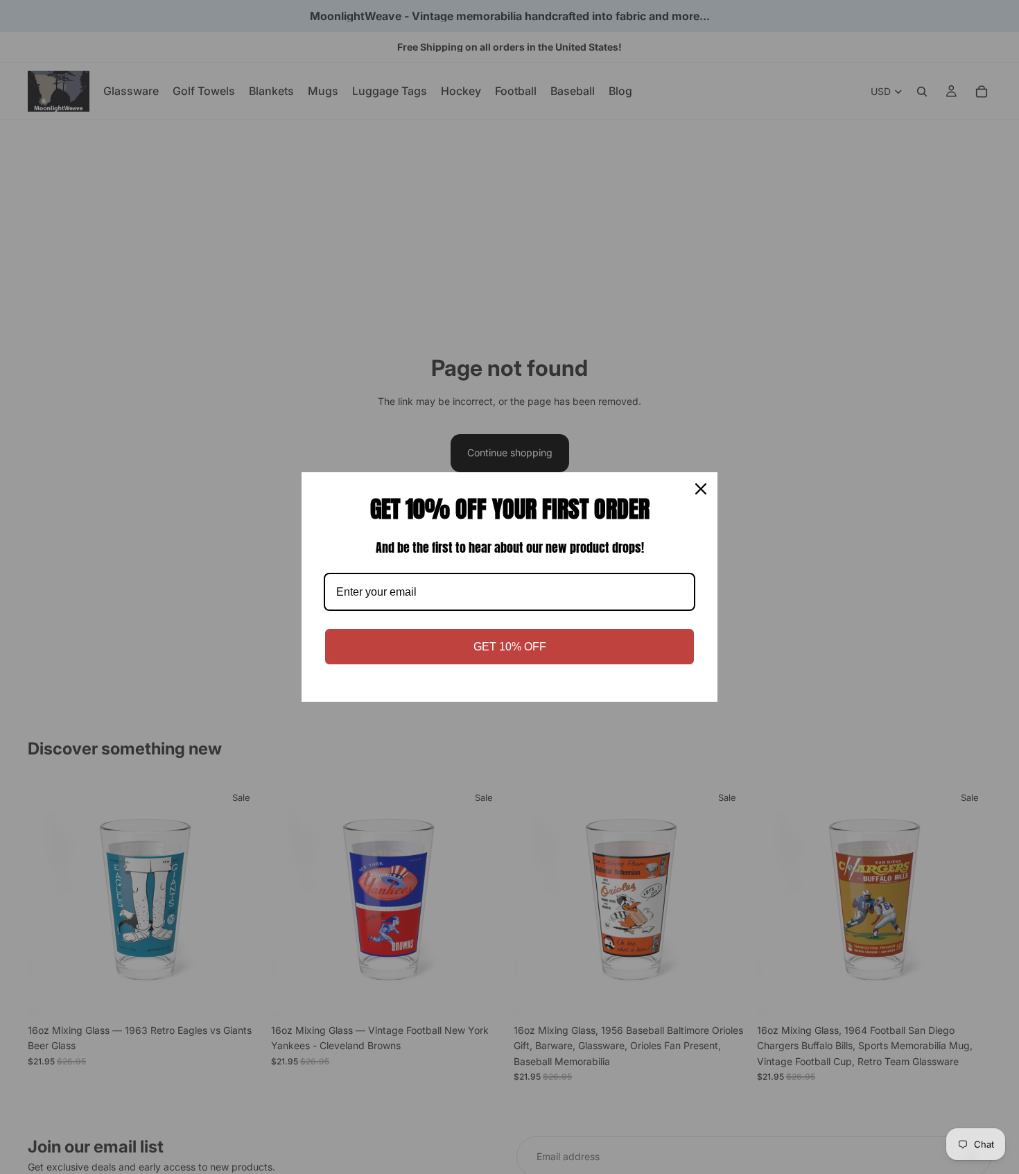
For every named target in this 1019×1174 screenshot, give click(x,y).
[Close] (700, 489)
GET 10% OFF (509, 647)
